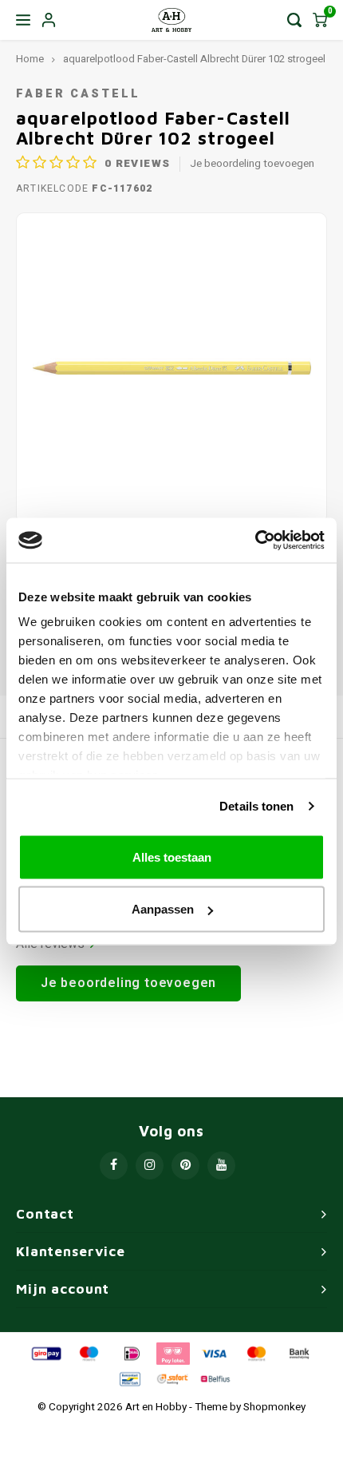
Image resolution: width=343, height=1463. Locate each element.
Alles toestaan (171, 856)
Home (30, 59)
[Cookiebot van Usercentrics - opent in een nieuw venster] (255, 540)
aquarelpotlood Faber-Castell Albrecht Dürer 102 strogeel (194, 59)
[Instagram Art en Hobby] (150, 1166)
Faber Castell (78, 93)
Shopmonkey (274, 1407)
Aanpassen (163, 909)
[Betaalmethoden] (45, 1352)
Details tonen (256, 806)
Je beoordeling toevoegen (252, 164)
